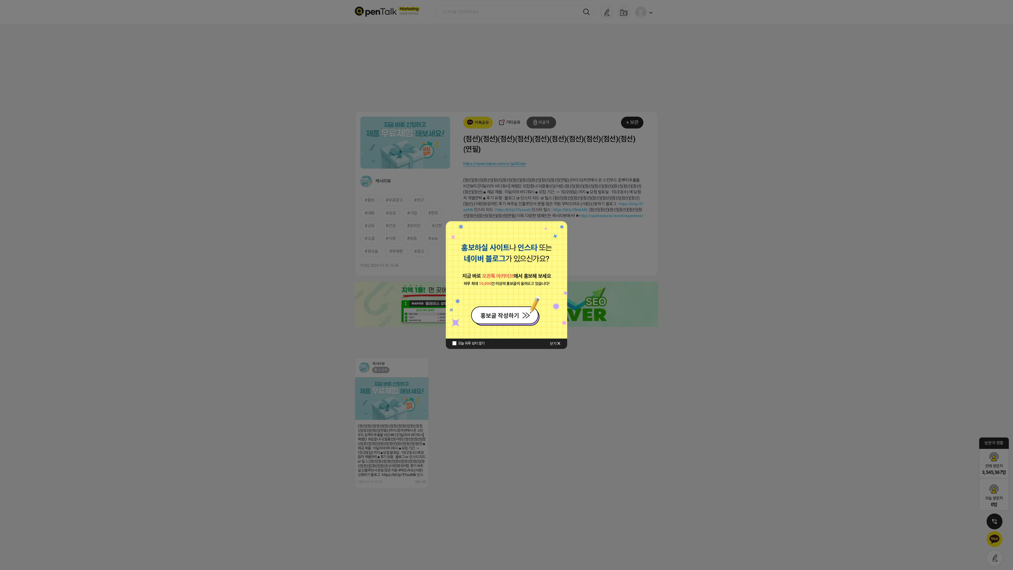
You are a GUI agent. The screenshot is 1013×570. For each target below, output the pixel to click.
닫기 (553, 343)
